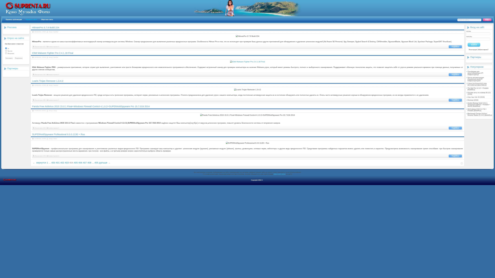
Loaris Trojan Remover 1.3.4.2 (47, 81)
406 (80, 162)
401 (58, 162)
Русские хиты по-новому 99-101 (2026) (479, 93)
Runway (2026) (473, 100)
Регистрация (473, 49)
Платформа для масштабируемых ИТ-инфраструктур (476, 73)
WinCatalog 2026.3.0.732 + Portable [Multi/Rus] (477, 110)
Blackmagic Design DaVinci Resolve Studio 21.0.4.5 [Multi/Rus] (480, 114)
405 (76, 162)
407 (85, 162)
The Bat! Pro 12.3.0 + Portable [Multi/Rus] (478, 89)
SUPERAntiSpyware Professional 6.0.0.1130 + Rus (58, 134)
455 (96, 162)
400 (53, 162)
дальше (103, 162)
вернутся (41, 162)
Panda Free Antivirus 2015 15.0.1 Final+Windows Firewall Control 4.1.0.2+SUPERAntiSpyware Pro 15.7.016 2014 (91, 106)
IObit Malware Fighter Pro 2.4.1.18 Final (52, 53)
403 (67, 162)
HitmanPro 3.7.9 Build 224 (45, 27)
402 (62, 162)
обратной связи (279, 174)
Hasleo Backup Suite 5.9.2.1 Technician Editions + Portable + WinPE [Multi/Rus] (479, 104)
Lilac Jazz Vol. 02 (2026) (476, 97)
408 (89, 162)
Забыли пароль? (483, 49)
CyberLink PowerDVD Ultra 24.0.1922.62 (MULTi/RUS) (477, 84)
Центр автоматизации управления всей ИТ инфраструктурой (476, 79)
